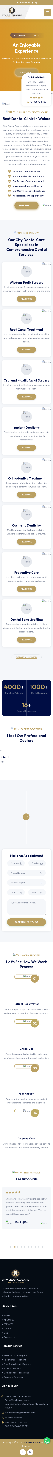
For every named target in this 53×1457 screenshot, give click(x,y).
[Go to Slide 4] (21, 1247)
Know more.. (27, 72)
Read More (26, 299)
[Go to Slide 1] (10, 1247)
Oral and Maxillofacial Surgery (26, 380)
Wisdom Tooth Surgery (26, 282)
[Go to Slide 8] (35, 1247)
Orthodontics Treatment (26, 478)
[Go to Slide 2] (14, 1247)
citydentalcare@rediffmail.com (20, 1412)
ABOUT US (9, 1319)
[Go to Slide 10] (42, 1247)
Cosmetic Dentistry (26, 525)
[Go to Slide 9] (39, 1247)
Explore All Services (26, 657)
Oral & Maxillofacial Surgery (17, 1364)
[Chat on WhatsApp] (47, 1440)
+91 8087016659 (37, 101)
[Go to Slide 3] (17, 1247)
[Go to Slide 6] (28, 1247)
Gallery (7, 1328)
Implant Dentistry (26, 427)
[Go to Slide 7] (31, 1247)
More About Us (26, 205)
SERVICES (8, 1324)
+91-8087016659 (13, 1417)
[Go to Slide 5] (24, 1247)
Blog (6, 1332)
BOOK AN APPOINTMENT (26, 922)
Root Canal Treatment (26, 329)
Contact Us (9, 1337)
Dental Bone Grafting (26, 619)
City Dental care (31, 1442)
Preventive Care (26, 572)
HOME (7, 1315)
